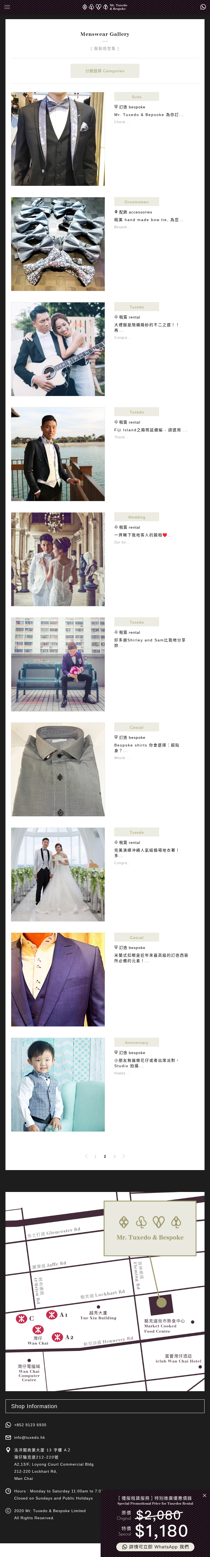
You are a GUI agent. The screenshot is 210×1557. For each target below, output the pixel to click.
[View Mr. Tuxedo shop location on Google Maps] (105, 1291)
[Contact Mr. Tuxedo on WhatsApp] (203, 7)
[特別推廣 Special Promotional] (155, 1523)
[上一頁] (86, 1156)
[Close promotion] (204, 1495)
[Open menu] (11, 7)
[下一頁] (124, 1156)
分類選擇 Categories (105, 71)
